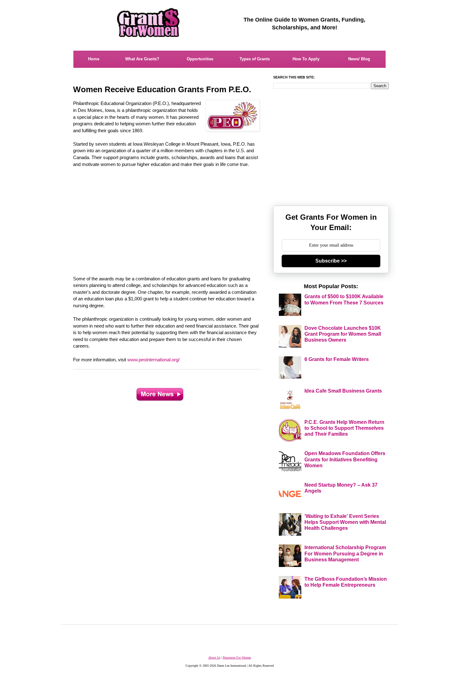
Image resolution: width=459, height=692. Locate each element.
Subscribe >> (331, 260)
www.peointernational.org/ (153, 359)
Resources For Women (237, 657)
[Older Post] (160, 393)
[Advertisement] (166, 218)
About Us (214, 657)
